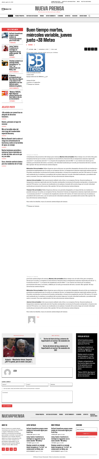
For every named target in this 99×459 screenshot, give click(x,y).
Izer (35, 49)
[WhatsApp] (95, 49)
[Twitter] (89, 49)
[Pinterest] (92, 49)
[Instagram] (7, 449)
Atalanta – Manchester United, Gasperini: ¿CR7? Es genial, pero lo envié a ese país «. (19, 361)
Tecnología (12, 42)
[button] (89, 15)
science (4, 118)
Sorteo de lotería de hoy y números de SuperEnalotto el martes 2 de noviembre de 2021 (55, 348)
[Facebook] (85, 49)
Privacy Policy (92, 437)
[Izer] (28, 49)
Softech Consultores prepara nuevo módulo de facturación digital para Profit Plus (15, 36)
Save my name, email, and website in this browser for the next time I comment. (22, 388)
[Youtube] (15, 449)
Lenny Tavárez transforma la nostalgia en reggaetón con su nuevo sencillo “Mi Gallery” (15, 50)
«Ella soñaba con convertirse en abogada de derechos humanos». (12, 114)
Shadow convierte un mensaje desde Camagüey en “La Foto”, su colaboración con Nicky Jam (16, 65)
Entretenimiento (14, 71)
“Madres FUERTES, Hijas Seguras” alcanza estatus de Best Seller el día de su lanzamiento (15, 95)
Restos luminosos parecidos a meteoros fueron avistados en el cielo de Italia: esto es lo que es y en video (12, 153)
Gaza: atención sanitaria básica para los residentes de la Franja (12, 163)
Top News (12, 57)
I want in (85, 433)
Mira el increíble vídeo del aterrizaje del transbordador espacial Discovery (11, 131)
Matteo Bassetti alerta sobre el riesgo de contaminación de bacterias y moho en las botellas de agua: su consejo (12, 142)
